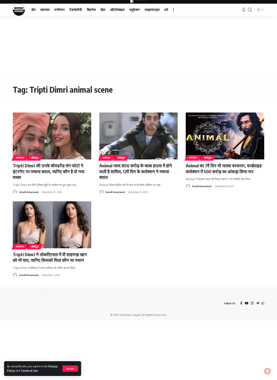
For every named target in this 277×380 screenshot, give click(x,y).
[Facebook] (241, 303)
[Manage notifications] (267, 371)
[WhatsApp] (262, 303)
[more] (173, 10)
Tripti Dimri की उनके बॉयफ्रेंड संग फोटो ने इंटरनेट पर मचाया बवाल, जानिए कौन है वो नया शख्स (48, 171)
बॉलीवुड (35, 157)
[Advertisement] (138, 46)
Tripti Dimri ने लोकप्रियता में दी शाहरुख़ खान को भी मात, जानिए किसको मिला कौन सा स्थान (50, 257)
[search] (250, 10)
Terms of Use (29, 370)
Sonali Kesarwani (29, 192)
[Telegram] (257, 303)
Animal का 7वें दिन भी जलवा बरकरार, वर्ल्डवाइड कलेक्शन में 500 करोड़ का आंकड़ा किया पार (224, 168)
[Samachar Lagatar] (19, 10)
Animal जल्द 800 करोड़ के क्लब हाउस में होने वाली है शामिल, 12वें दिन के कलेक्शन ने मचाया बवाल (135, 171)
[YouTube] (246, 303)
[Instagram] (252, 303)
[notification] (244, 9)
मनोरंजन (20, 157)
